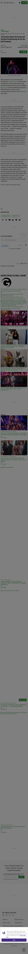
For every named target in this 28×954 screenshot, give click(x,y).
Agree (14, 940)
